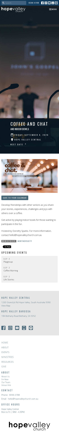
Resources (7, 361)
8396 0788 (34, 2)
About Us (5, 376)
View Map (5, 305)
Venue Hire (6, 385)
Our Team (5, 382)
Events (5, 352)
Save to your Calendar (15, 197)
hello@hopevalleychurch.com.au (23, 398)
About (5, 347)
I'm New (4, 379)
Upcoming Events (14, 252)
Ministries (7, 357)
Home (4, 342)
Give (3, 366)
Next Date (17, 144)
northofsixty (25, 241)
